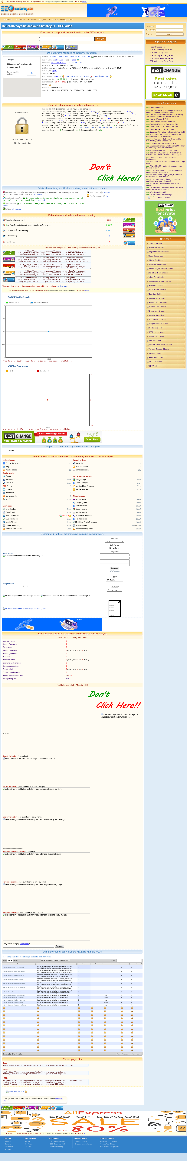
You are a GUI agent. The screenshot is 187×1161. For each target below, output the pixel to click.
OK (32, 73)
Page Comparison (156, 256)
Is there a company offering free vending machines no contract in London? (163, 180)
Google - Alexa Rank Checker (160, 281)
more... (84, 1)
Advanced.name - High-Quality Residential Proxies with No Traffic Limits (164, 175)
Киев (74, 60)
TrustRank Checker (156, 243)
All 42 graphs (115, 571)
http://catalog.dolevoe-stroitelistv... (14, 992)
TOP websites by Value (159, 53)
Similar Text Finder (156, 260)
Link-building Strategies (57, 1141)
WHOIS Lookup (155, 340)
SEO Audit (6, 19)
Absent (107, 193)
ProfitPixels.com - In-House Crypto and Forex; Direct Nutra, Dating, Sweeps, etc (165, 140)
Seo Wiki (27, 1141)
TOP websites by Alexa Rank (161, 61)
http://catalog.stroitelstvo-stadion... (14, 971)
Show (69, 480)
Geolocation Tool (155, 328)
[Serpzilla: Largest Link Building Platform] (52, 630)
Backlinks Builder (155, 294)
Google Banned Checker (158, 324)
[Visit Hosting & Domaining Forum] (115, 184)
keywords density (108, 127)
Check (138, 499)
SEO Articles (153, 366)
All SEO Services (155, 362)
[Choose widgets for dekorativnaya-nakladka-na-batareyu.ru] (71, 49)
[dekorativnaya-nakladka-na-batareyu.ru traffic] (24, 608)
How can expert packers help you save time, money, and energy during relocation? (164, 111)
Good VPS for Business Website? (162, 121)
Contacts (8, 1144)
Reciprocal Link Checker (158, 302)
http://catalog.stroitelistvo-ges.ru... (14, 975)
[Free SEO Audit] (32, 1109)
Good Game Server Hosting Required (164, 127)
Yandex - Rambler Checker (159, 349)
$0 (109, 220)
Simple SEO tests (81, 1141)
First (118, 1054)
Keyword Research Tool (159, 119)
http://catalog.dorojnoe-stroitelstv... (14, 983)
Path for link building (56, 1146)
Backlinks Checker (156, 285)
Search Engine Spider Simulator (161, 268)
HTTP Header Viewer (157, 332)
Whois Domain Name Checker (160, 345)
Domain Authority (156, 108)
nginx (54, 71)
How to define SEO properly (109, 1146)
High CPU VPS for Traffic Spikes (162, 129)
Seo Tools (28, 1146)
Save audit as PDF (16, 1091)
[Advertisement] (165, 389)
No (107, 196)
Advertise (32, 19)
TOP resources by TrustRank (161, 50)
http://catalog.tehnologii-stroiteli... (14, 979)
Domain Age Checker (157, 311)
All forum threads (164, 197)
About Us (8, 1141)
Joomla (57, 76)
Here (133, 525)
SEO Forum (19, 19)
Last (138, 1054)
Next (133, 1054)
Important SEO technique (108, 1141)
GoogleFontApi (102, 76)
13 (70, 463)
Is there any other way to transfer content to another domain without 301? (164, 171)
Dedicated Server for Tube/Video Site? (164, 124)
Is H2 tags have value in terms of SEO (164, 143)
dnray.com (24, 944)
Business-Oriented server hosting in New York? (167, 132)
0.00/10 (109, 225)
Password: (150, 30)
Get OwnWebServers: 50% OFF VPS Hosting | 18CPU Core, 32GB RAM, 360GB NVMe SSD (165, 115)
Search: (113, 961)
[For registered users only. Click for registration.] (26, 1091)
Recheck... (39, 195)
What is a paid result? (158, 192)
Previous (125, 1054)
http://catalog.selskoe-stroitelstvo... (14, 988)
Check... (7, 206)
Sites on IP (75, 63)
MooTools (70, 76)
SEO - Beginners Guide (57, 1144)
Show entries (10, 960)
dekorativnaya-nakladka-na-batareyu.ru (70, 57)
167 (139, 470)
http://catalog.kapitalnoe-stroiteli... (14, 967)
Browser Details (155, 353)
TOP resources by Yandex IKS (162, 58)
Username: (151, 27)
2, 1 (64, 515)
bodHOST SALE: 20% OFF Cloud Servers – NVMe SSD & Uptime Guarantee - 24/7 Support (164, 154)
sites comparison (85, 127)
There (139, 525)
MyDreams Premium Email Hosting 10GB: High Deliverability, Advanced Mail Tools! (165, 147)
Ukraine (59, 60)
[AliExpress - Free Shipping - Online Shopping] (93, 1131)
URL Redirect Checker (157, 319)
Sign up (149, 34)
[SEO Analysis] (17, 16)
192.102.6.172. (58, 63)
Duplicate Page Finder (157, 264)
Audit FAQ (53, 19)
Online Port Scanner (156, 336)
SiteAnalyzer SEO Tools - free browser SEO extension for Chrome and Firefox (164, 135)
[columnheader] (19, 964)
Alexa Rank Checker (157, 277)
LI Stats (84, 76)
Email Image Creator (157, 357)
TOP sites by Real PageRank (161, 55)
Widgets (42, 19)
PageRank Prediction (157, 247)
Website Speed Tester (157, 315)
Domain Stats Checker (157, 307)
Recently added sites (158, 47)
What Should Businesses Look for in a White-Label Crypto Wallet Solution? (164, 189)
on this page (62, 286)
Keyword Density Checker (159, 252)
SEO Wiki (8, 1149)
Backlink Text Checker (157, 298)
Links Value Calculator (157, 290)
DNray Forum (66, 19)
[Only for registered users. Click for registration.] (50, 85)
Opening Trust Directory (108, 1144)
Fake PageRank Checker (158, 273)
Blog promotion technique (83, 1144)
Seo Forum (28, 1144)
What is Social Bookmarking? (161, 195)
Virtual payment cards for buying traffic (164, 150)
